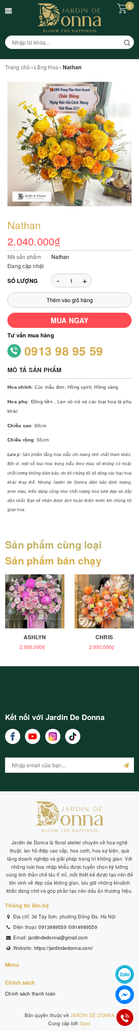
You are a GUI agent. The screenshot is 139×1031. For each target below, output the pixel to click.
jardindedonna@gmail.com (58, 937)
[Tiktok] (72, 736)
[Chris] (104, 601)
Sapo (85, 1023)
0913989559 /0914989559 (67, 927)
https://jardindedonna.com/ (63, 947)
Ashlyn (35, 637)
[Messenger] (124, 994)
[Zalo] (124, 974)
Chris (104, 637)
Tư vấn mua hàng (30, 335)
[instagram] (52, 736)
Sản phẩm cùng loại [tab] (53, 544)
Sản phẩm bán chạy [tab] (53, 560)
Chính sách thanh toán (30, 993)
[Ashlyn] (34, 601)
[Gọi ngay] (124, 1017)
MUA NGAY (70, 320)
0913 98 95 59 (63, 350)
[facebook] (12, 736)
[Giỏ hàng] (122, 8)
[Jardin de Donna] (70, 17)
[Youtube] (32, 736)
